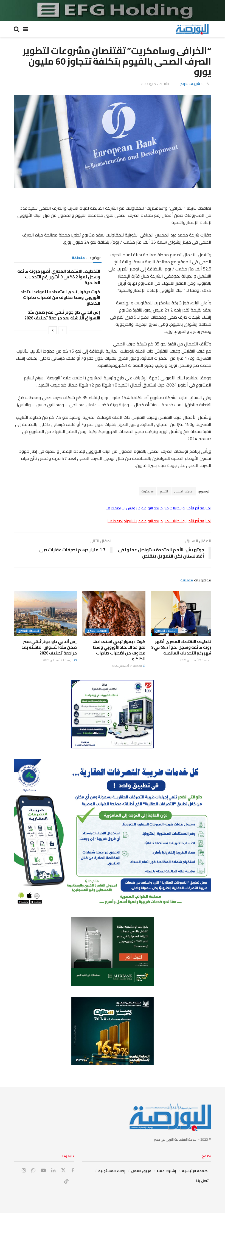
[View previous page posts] (62, 330)
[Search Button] (16, 29)
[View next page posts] (53, 330)
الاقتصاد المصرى (165, 630)
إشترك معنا (166, 1170)
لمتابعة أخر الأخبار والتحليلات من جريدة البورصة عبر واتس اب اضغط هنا (158, 508)
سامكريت (148, 491)
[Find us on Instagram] (24, 1170)
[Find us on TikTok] (66, 1181)
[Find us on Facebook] (72, 1170)
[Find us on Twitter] (63, 1170)
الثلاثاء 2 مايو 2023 (154, 83)
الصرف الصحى (183, 491)
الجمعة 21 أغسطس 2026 (195, 660)
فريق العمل (141, 1170)
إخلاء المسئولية (111, 1170)
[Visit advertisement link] (112, 10)
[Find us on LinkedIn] (53, 1170)
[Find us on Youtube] (43, 1170)
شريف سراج (190, 83)
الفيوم (164, 491)
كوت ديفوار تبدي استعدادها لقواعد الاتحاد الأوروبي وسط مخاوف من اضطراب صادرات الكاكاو (60, 297)
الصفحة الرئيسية (196, 1170)
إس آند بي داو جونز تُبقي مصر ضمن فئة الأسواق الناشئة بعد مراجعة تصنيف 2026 (62, 315)
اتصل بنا (203, 1180)
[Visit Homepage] (192, 29)
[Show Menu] (25, 29)
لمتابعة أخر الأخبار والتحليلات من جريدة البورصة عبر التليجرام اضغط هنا (159, 520)
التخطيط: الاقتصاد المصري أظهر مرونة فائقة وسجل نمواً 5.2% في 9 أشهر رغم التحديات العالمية (58, 277)
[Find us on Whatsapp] (33, 1170)
